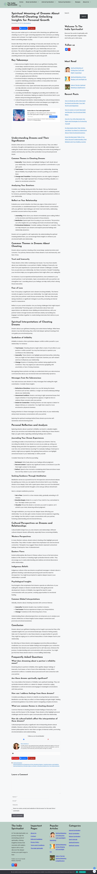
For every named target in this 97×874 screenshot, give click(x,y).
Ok (77, 871)
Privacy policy (82, 871)
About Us (86, 2)
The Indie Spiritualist (37, 848)
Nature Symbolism (64, 2)
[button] (20, 6)
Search (67, 13)
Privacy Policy (35, 842)
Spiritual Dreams (17, 763)
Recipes (77, 2)
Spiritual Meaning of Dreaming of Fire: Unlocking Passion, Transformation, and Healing (36, 764)
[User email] (12, 753)
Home (21, 2)
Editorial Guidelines (36, 839)
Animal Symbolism (48, 2)
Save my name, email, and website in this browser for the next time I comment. (34, 810)
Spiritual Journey (74, 845)
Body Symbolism (31, 2)
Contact (33, 836)
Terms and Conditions (37, 845)
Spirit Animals (73, 839)
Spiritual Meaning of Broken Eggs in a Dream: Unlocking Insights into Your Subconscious (36, 766)
